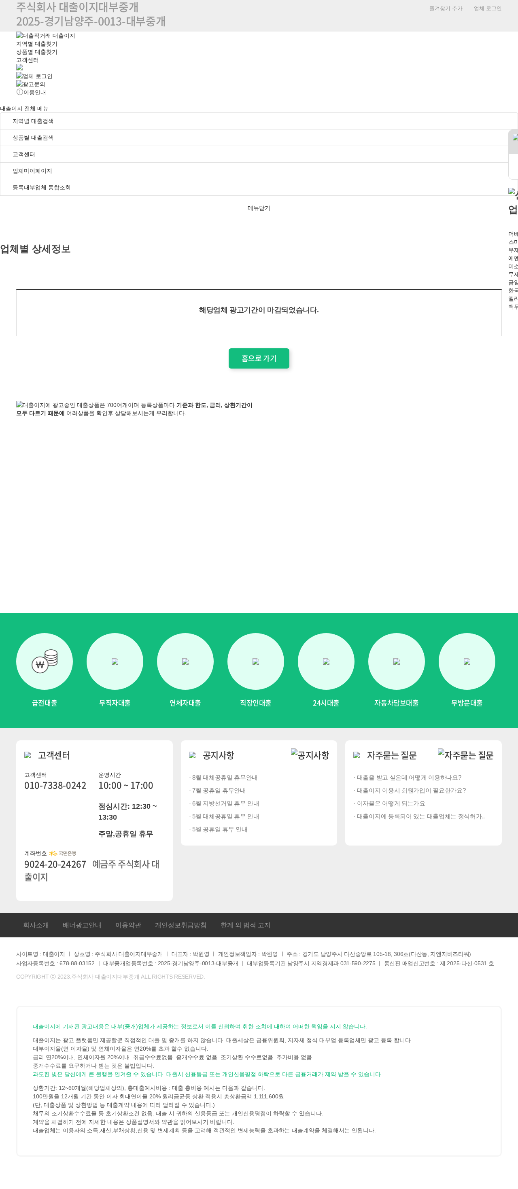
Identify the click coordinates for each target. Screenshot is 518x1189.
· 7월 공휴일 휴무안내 (217, 790)
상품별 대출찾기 (36, 52)
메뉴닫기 (259, 208)
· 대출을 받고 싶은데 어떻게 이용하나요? (407, 777)
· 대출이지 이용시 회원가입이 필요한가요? (409, 790)
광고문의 (34, 84)
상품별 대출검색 (32, 137)
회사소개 (36, 925)
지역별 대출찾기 (36, 43)
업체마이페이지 (32, 170)
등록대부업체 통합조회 (41, 187)
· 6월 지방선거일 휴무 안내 (224, 803)
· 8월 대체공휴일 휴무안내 (223, 777)
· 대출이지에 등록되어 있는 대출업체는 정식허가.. (419, 816)
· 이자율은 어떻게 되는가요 (389, 803)
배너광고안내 (82, 925)
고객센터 (27, 60)
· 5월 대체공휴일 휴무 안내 (224, 816)
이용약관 (128, 925)
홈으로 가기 (259, 358)
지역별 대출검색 (32, 121)
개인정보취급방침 (181, 925)
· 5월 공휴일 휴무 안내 (218, 829)
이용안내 (34, 92)
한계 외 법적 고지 (246, 925)
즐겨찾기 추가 (445, 8)
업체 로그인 (488, 8)
